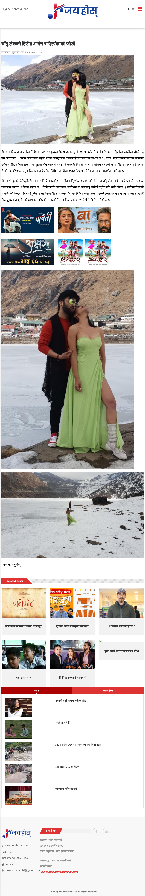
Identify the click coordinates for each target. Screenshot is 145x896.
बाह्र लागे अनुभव (23, 678)
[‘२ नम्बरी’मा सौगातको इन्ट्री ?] (121, 603)
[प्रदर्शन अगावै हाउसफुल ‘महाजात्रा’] (72, 603)
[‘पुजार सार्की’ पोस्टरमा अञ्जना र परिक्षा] (121, 641)
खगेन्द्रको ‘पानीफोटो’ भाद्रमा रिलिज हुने (23, 626)
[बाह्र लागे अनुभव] (24, 654)
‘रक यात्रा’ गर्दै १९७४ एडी (66, 789)
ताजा (36, 690)
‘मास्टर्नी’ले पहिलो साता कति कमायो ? (70, 701)
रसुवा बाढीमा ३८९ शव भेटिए (67, 767)
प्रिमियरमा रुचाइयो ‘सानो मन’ (72, 678)
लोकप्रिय (108, 690)
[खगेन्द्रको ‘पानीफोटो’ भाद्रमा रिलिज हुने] (24, 603)
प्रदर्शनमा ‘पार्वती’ (62, 723)
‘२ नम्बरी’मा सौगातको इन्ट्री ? (121, 626)
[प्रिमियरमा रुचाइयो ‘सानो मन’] (72, 654)
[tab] (36, 690)
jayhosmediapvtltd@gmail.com (59, 872)
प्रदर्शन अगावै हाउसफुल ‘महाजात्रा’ (72, 626)
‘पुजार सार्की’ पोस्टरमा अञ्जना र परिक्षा (121, 651)
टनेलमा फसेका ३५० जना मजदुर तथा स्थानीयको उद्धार (78, 745)
